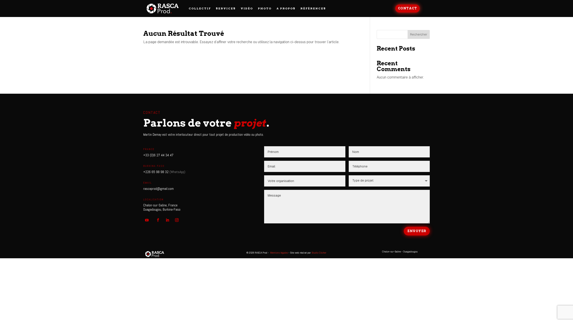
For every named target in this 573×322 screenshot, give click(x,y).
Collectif (200, 8)
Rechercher (418, 34)
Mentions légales (279, 252)
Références (313, 8)
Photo (265, 8)
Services (226, 8)
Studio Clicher (319, 252)
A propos (285, 8)
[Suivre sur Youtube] (146, 220)
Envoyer (416, 231)
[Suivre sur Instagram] (176, 220)
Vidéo (247, 8)
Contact (407, 8)
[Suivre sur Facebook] (158, 220)
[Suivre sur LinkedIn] (167, 220)
